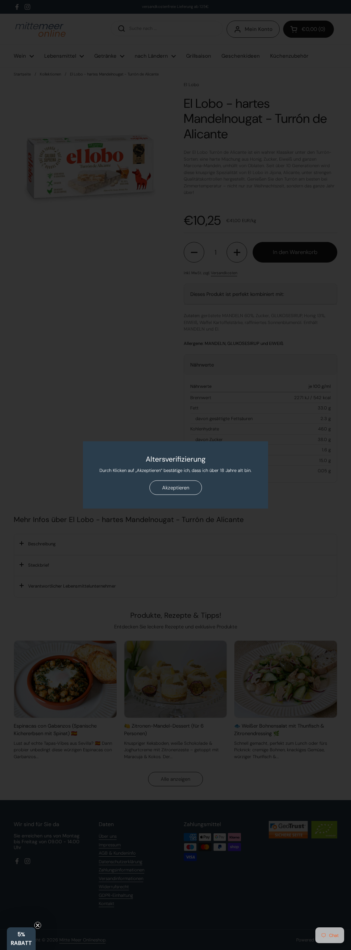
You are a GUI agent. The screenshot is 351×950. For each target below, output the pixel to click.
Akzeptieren (175, 487)
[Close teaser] (37, 925)
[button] (21, 938)
